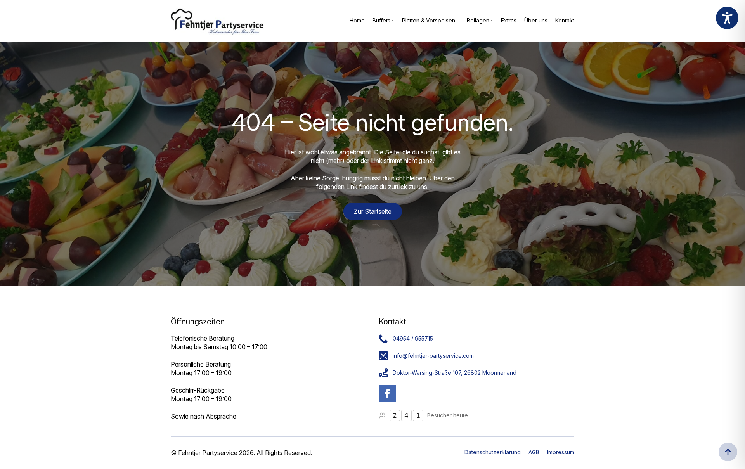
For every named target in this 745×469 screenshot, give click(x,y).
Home (357, 21)
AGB (533, 452)
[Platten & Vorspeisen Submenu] (457, 21)
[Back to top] (728, 452)
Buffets (381, 21)
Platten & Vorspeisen (428, 21)
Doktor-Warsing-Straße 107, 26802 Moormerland (454, 372)
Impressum (560, 452)
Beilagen (478, 21)
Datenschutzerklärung (492, 452)
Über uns (535, 21)
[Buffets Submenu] (392, 21)
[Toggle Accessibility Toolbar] (727, 18)
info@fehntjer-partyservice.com (433, 355)
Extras (508, 21)
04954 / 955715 (413, 338)
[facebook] (387, 393)
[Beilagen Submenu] (491, 21)
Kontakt (564, 21)
